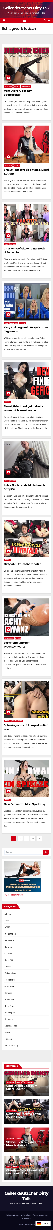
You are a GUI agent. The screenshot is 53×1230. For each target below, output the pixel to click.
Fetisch (16, 86)
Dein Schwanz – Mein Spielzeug (24, 804)
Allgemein (9, 914)
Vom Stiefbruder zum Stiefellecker (21, 1087)
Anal (6, 244)
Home (20, 1224)
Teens (7, 1032)
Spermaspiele (10, 1026)
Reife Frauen (10, 1006)
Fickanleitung (17, 721)
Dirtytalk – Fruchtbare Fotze (22, 564)
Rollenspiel (26, 86)
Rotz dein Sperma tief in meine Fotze (23, 1115)
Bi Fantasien (9, 638)
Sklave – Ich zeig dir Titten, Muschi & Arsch (25, 1143)
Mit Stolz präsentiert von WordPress (19, 1215)
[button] (45, 20)
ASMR (7, 927)
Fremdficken (10, 980)
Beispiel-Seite (30, 1224)
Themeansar (26, 1218)
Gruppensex (9, 986)
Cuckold (8, 954)
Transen (8, 1039)
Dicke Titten (9, 960)
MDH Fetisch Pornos (13, 895)
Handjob (8, 993)
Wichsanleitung (11, 1045)
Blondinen (8, 86)
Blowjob (8, 947)
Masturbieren (10, 999)
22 (33, 838)
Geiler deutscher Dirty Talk (26, 8)
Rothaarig (8, 1019)
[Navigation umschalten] (24, 20)
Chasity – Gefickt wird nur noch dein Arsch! (24, 1171)
